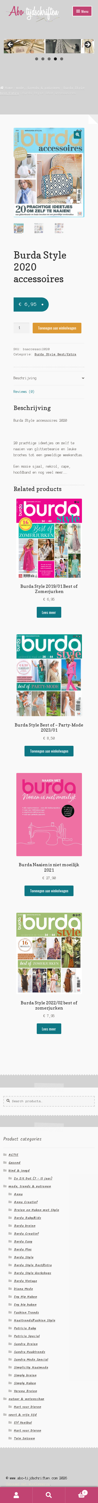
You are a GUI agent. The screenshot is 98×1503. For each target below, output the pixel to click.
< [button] (11, 45)
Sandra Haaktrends (29, 1352)
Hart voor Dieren (27, 1406)
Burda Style (23, 1257)
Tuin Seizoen (24, 1438)
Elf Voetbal (23, 1422)
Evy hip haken (25, 1304)
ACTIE (13, 1154)
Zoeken (49, 1495)
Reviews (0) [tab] (24, 391)
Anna (18, 1194)
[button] (77, 134)
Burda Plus (23, 1249)
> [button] (87, 45)
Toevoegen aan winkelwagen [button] (49, 751)
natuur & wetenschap (26, 1399)
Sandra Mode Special (31, 1359)
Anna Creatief (26, 1202)
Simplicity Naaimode (31, 1367)
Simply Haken (25, 1383)
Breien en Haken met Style (36, 1210)
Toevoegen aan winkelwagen (57, 328)
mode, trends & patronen (38, 87)
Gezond (14, 1162)
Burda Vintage (25, 1281)
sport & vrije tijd (22, 1414)
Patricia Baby (25, 1328)
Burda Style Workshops (32, 1273)
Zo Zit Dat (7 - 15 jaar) (33, 1178)
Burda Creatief (26, 1233)
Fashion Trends (26, 1312)
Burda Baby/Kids (27, 1218)
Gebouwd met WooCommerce (28, 1484)
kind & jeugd (19, 1170)
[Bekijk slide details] (49, 46)
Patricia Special (27, 1336)
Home (9, 87)
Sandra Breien (26, 1344)
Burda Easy (23, 1241)
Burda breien (24, 1225)
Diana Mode (23, 1288)
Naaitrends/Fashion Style (34, 1320)
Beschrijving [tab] (25, 378)
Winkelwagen (75, 1491)
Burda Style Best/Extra (55, 354)
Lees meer (49, 612)
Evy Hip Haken (25, 1296)
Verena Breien (25, 1391)
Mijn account (16, 1495)
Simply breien (25, 1375)
